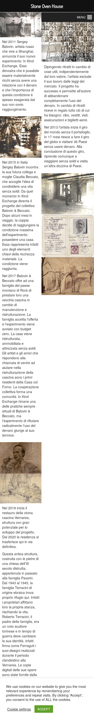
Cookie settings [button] (19, 709)
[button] (81, 17)
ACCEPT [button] (43, 709)
